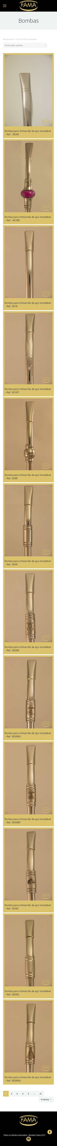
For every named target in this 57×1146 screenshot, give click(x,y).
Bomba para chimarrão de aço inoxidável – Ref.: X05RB (28, 648)
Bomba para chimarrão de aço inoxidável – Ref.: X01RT (28, 390)
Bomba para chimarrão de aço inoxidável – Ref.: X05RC (28, 907)
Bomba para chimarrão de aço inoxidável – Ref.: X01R (28, 304)
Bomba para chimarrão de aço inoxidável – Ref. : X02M (28, 132)
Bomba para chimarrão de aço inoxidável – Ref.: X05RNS (28, 1079)
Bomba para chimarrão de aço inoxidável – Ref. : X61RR (28, 218)
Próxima (45, 1099)
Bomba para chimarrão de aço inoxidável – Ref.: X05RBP (28, 820)
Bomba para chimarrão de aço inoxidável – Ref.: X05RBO (28, 734)
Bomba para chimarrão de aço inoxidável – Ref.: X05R (28, 562)
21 (41, 1093)
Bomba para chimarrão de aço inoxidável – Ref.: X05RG (28, 992)
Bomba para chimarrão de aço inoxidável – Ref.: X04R (28, 476)
